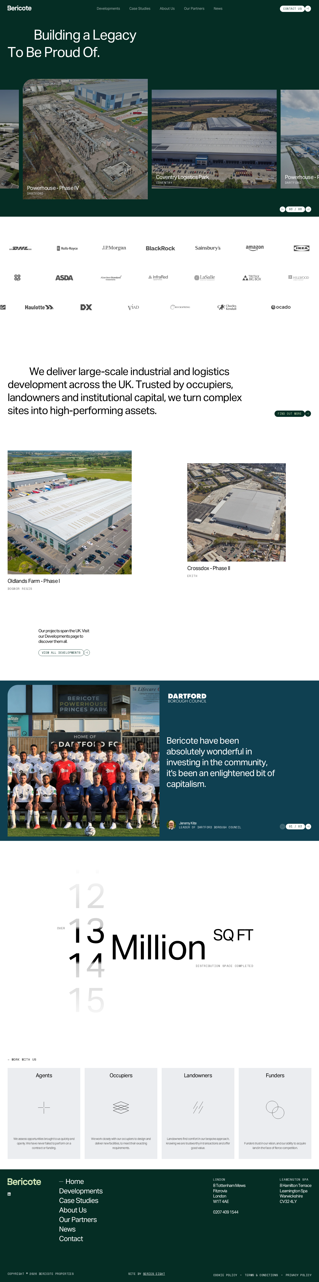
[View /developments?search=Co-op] (54, 277)
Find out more (290, 413)
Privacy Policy (298, 1275)
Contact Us (292, 8)
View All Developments (61, 652)
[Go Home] (19, 8)
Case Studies (139, 8)
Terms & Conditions (261, 1275)
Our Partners (194, 8)
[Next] (308, 209)
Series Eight (154, 1273)
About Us (167, 8)
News (218, 8)
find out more (41, 1157)
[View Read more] (77, 248)
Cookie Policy (225, 1275)
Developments (108, 8)
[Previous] (283, 209)
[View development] (129, 589)
